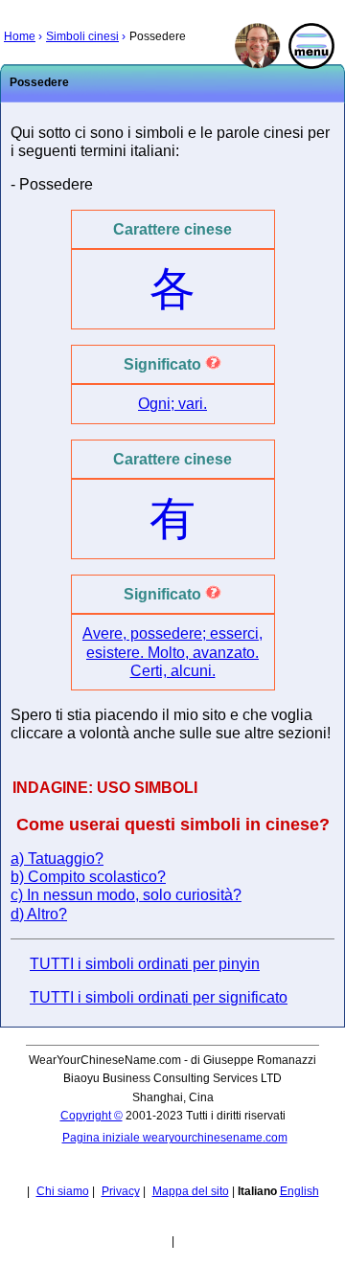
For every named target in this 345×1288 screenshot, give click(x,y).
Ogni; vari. (172, 403)
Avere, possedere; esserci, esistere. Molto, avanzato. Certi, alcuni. (172, 651)
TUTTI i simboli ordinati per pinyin (145, 964)
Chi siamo (62, 1191)
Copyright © (91, 1115)
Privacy (121, 1191)
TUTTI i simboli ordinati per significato (159, 997)
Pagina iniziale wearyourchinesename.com (175, 1137)
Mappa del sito (190, 1191)
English (299, 1191)
